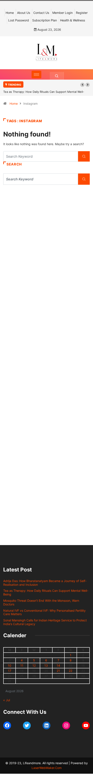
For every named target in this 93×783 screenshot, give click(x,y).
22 (70, 670)
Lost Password (18, 20)
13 (46, 665)
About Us (23, 12)
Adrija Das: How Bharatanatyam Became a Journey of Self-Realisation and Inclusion (45, 582)
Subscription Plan (44, 20)
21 (58, 670)
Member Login (62, 12)
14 (58, 665)
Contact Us (41, 12)
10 (9, 665)
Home (10, 12)
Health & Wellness (72, 20)
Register (82, 12)
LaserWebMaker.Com (47, 768)
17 (9, 670)
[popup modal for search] (57, 76)
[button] (82, 85)
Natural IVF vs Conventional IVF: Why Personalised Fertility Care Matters (44, 612)
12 (34, 665)
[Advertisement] (46, 244)
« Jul (6, 700)
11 (21, 665)
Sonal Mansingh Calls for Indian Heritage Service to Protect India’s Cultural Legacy (45, 622)
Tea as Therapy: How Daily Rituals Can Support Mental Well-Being (45, 592)
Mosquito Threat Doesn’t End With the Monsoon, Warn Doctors (41, 602)
